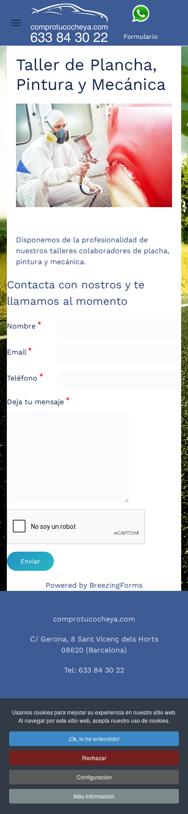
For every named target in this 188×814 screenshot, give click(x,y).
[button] (16, 23)
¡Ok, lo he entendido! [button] (94, 738)
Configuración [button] (94, 777)
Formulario (140, 36)
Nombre (22, 326)
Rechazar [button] (94, 758)
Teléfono (23, 378)
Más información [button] (94, 796)
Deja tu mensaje (36, 401)
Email (17, 352)
